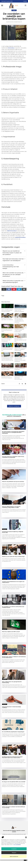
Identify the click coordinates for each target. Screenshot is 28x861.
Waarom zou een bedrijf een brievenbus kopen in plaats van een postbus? (14, 252)
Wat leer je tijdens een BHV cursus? (11, 631)
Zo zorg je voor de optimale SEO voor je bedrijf (13, 781)
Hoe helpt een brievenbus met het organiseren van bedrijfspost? (14, 259)
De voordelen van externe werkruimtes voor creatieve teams (13, 607)
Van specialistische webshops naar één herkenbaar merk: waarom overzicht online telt (7, 359)
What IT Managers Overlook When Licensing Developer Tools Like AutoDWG (7, 310)
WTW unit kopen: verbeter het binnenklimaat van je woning (13, 807)
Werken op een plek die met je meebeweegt (13, 556)
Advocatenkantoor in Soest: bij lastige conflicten (11, 707)
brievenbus (11, 48)
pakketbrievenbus (20, 237)
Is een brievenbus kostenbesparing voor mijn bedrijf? (14, 266)
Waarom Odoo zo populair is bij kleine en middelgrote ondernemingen (20, 349)
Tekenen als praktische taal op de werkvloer (13, 481)
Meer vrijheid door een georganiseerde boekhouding (12, 682)
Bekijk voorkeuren (14, 856)
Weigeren (14, 852)
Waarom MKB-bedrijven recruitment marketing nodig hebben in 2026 (11, 507)
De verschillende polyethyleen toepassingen (13, 731)
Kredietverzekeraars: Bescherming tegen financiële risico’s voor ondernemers (12, 757)
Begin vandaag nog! (14, 392)
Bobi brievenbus (12, 230)
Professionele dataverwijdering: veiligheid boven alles (12, 532)
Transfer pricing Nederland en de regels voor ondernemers (13, 582)
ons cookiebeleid (17, 844)
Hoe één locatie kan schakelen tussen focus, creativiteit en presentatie (13, 457)
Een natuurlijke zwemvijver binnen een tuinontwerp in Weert (6, 330)
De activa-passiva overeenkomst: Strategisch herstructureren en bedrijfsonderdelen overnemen (13, 432)
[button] (26, 837)
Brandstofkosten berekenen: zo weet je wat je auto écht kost (7, 349)
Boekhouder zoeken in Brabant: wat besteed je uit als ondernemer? (14, 657)
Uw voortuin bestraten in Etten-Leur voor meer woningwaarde (6, 340)
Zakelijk (14, 10)
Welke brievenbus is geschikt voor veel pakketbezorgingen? (14, 281)
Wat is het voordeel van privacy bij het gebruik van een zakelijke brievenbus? (14, 274)
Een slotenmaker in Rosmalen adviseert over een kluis (20, 340)
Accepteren (14, 848)
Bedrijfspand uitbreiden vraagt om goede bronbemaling (19, 330)
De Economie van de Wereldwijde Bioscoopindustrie (19, 378)
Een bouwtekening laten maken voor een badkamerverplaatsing (20, 310)
